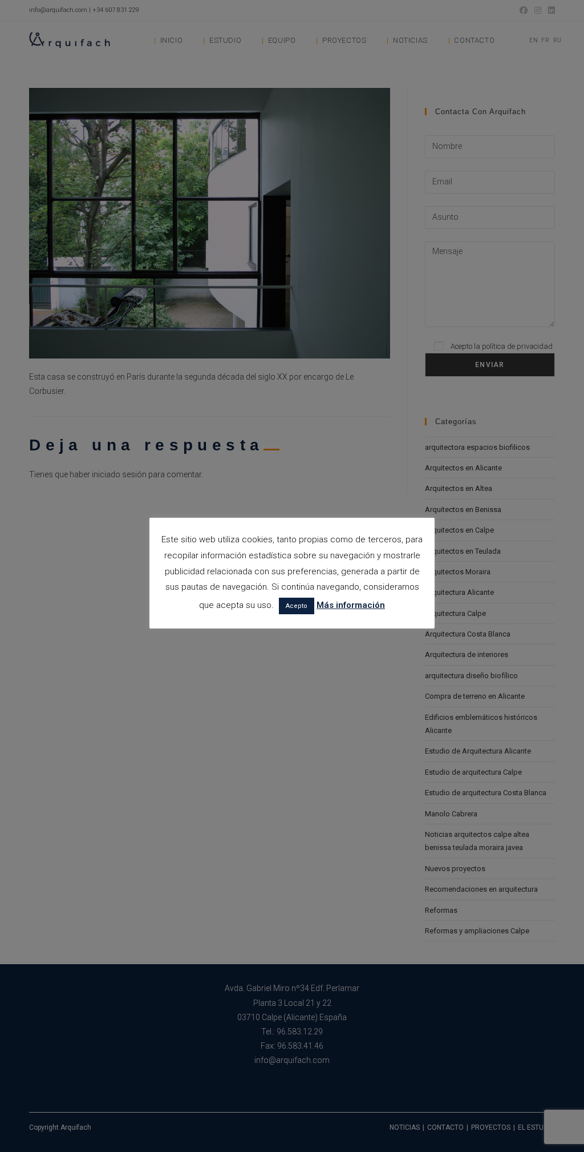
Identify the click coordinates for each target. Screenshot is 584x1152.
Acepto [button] (296, 606)
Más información (351, 605)
